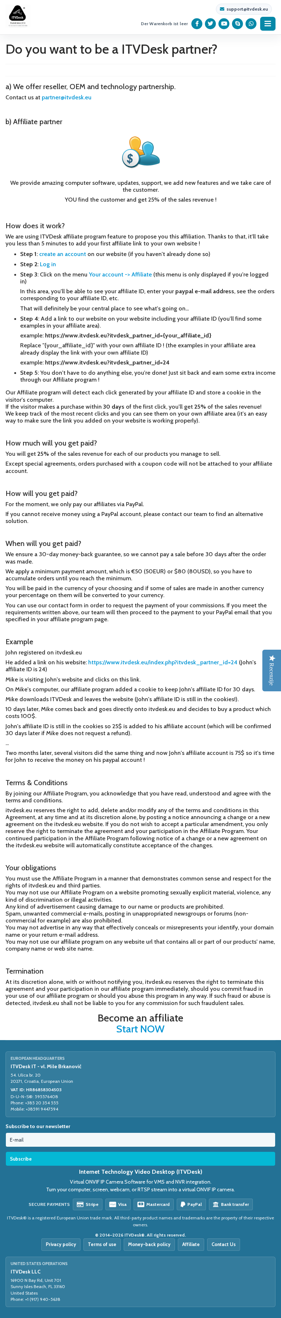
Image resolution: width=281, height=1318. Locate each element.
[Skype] (237, 23)
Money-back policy (149, 1244)
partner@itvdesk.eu (66, 97)
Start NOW (140, 1029)
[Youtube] (224, 23)
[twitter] (210, 23)
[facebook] (197, 23)
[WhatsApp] (251, 23)
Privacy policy (61, 1244)
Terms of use (102, 1244)
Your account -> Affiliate (120, 274)
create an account (62, 254)
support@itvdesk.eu (247, 9)
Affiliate (191, 1244)
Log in (48, 264)
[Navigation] (268, 24)
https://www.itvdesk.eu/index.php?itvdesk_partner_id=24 (162, 662)
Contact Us (223, 1244)
